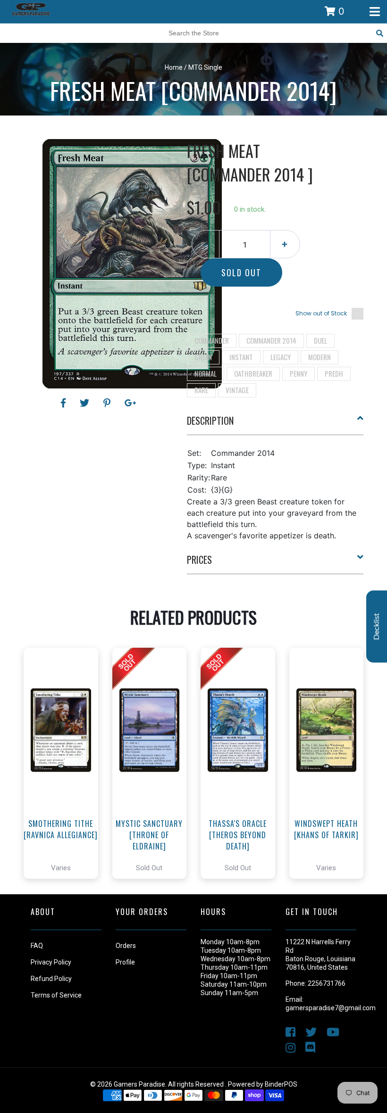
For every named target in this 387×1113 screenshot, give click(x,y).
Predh (334, 373)
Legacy (280, 357)
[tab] (275, 424)
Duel (320, 340)
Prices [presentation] (199, 559)
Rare (201, 390)
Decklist (376, 626)
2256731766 (326, 983)
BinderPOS (281, 1084)
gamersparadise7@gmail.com (331, 1008)
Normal (205, 373)
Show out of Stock (321, 313)
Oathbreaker (253, 373)
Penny (298, 373)
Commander (211, 340)
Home (174, 67)
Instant (241, 357)
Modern (319, 357)
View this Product (65, 789)
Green (203, 357)
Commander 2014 (271, 340)
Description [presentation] (210, 420)
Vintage (237, 390)
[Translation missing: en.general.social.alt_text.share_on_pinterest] (108, 403)
